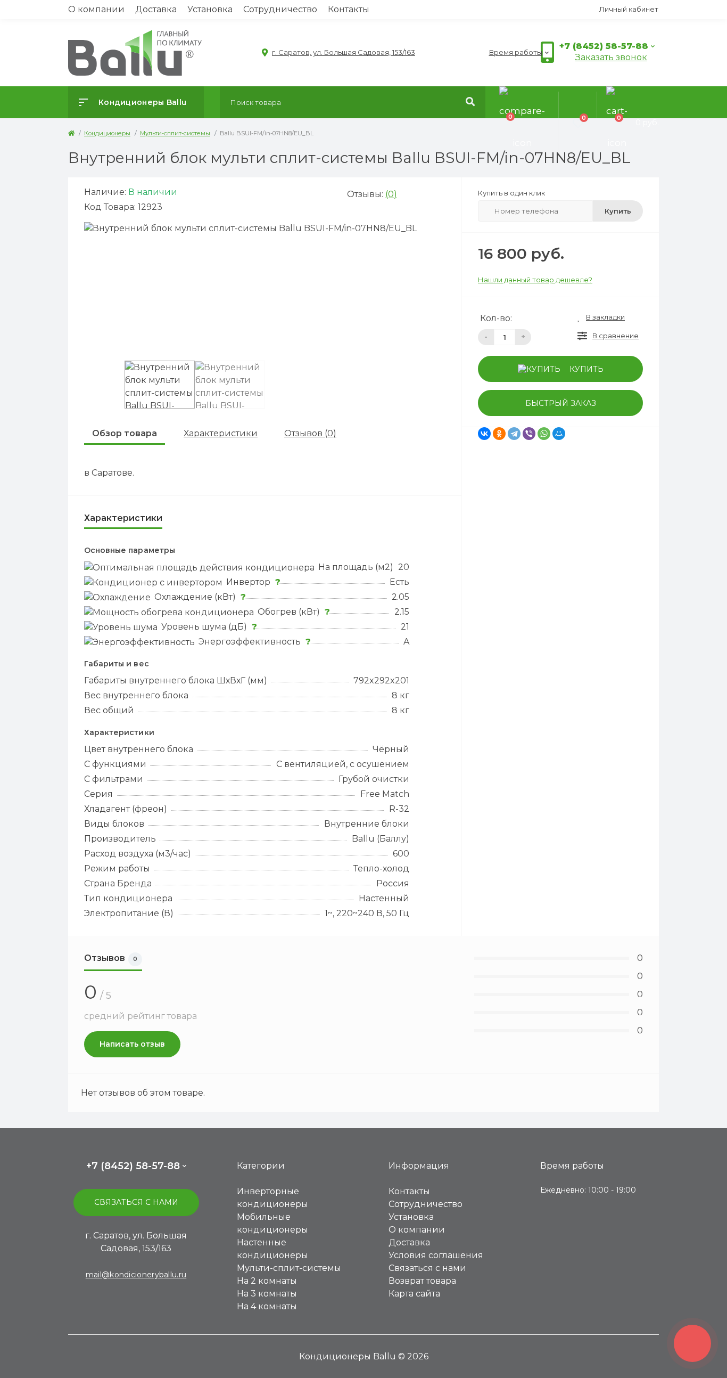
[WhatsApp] (544, 433)
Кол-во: (496, 318)
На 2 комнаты (267, 1281)
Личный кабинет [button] (628, 9)
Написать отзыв (132, 1044)
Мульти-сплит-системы (289, 1268)
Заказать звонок (611, 57)
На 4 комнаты (267, 1306)
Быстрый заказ (560, 403)
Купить (618, 211)
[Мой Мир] (558, 433)
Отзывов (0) (310, 433)
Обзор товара (124, 433)
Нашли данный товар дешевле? (535, 279)
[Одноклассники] (499, 433)
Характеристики (221, 433)
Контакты (348, 9)
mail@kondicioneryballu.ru (136, 1274)
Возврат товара (422, 1281)
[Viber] (529, 433)
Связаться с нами (136, 1202)
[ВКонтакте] (484, 433)
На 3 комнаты (267, 1294)
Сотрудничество (280, 9)
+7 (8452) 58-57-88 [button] (133, 1166)
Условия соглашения (436, 1255)
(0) (391, 194)
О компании (96, 9)
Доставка (156, 9)
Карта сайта (414, 1294)
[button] (338, 52)
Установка (210, 9)
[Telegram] (514, 433)
